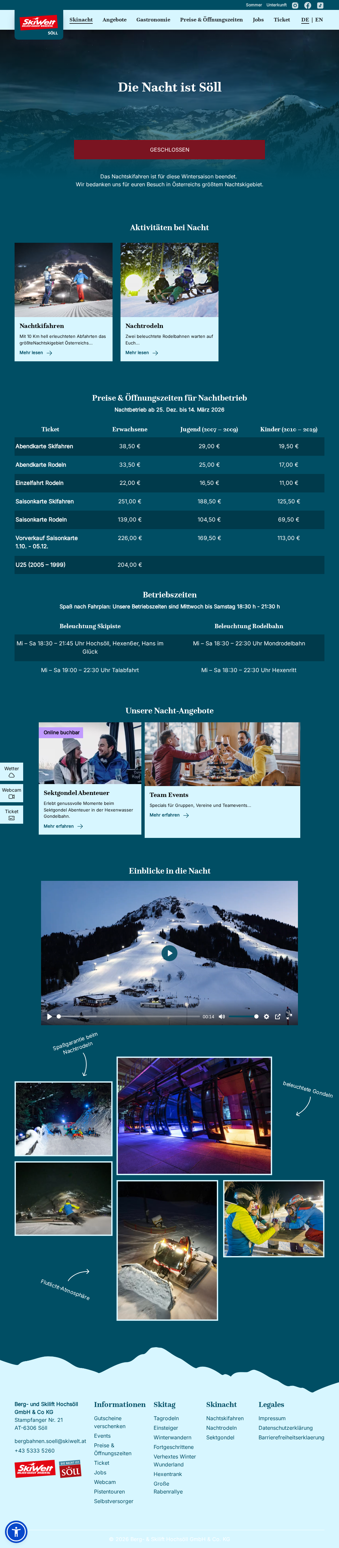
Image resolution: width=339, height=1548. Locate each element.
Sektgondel (220, 1437)
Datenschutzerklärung (286, 1427)
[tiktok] (320, 4)
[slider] (128, 1016)
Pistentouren (109, 1491)
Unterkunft (277, 4)
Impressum (272, 1418)
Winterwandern (172, 1437)
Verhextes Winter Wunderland (175, 1460)
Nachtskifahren (225, 1418)
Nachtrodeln (221, 1427)
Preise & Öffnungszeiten (211, 19)
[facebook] (308, 4)
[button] (16, 1531)
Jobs (258, 19)
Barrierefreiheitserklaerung (291, 1437)
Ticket (282, 19)
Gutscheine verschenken (109, 1422)
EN (319, 19)
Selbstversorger (113, 1501)
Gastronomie (153, 19)
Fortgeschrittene (174, 1447)
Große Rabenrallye (168, 1487)
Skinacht (81, 19)
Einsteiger (166, 1427)
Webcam (105, 1482)
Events (102, 1435)
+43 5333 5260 (35, 1450)
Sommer (254, 4)
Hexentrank (168, 1474)
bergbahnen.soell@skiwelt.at (50, 1441)
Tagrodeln (166, 1418)
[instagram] (295, 4)
